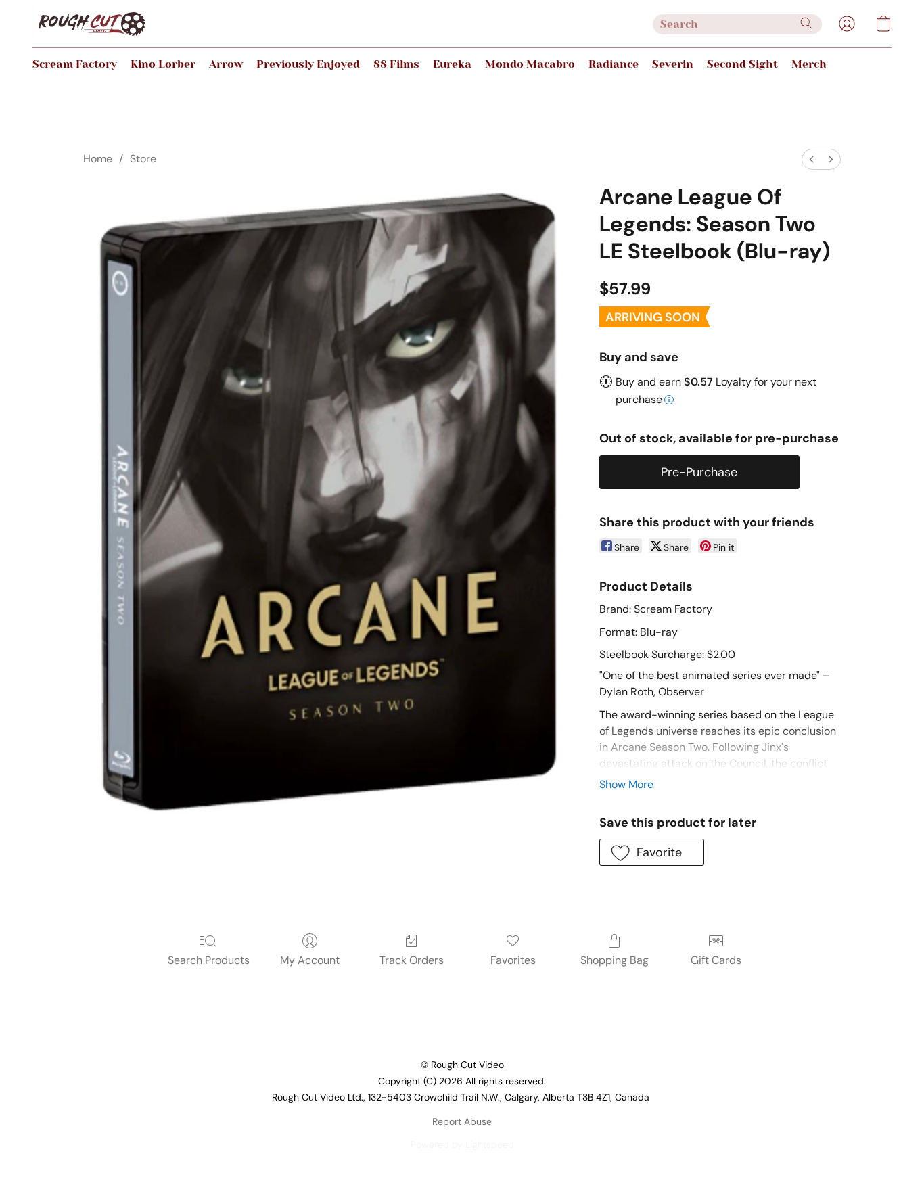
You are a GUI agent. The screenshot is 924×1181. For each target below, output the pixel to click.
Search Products (209, 960)
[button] (91, 24)
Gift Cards (716, 960)
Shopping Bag (614, 960)
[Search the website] (806, 23)
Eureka (452, 63)
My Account (310, 960)
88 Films (396, 63)
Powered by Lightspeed (462, 1144)
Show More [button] (626, 784)
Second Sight (742, 63)
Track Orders (411, 960)
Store (143, 159)
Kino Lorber (163, 63)
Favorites (513, 960)
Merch (809, 63)
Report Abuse (462, 1121)
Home (97, 159)
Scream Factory (74, 63)
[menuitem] (811, 159)
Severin (672, 63)
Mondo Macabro (530, 63)
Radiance (613, 63)
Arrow (226, 63)
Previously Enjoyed (308, 63)
